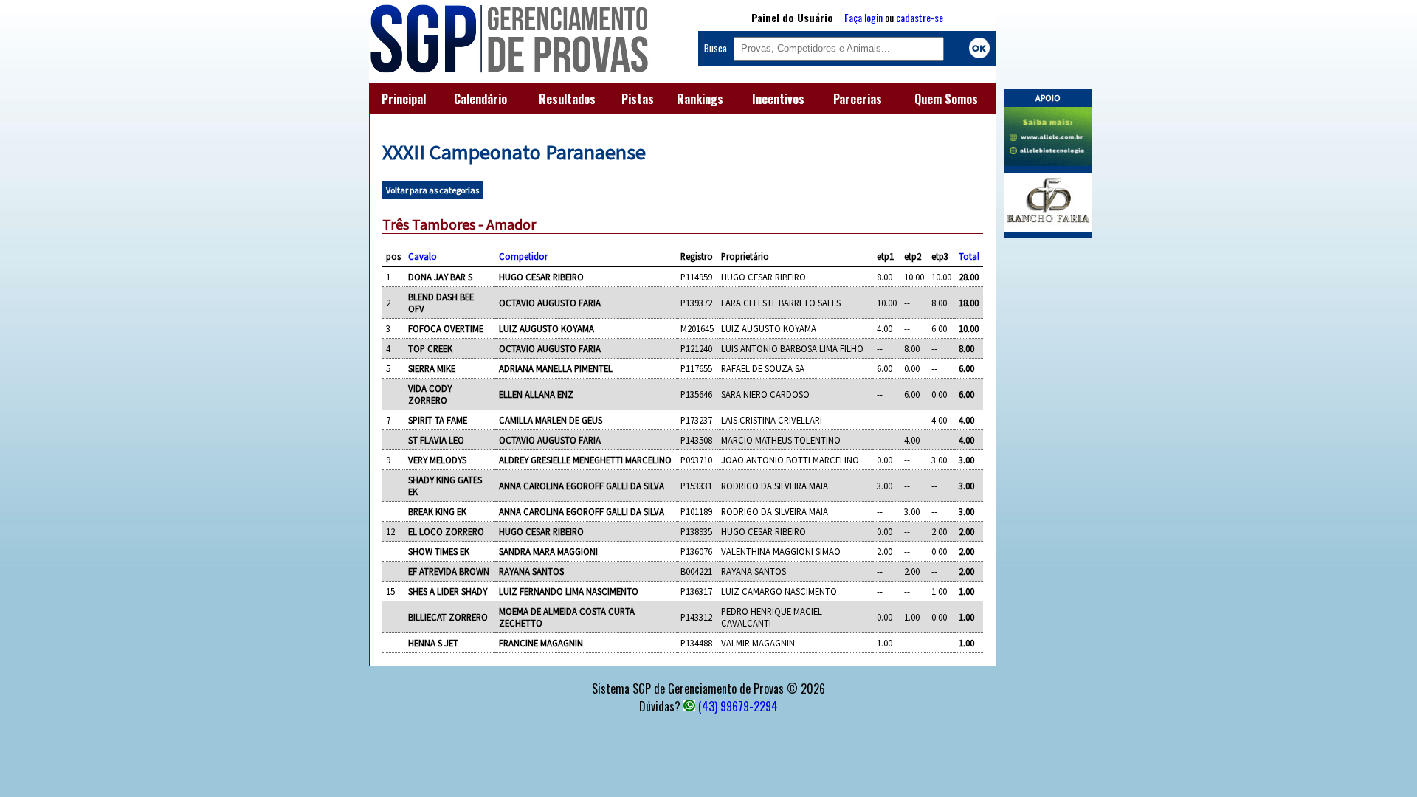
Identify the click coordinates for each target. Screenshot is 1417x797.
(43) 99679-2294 (738, 706)
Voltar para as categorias (432, 190)
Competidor (523, 256)
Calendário (480, 99)
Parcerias (857, 99)
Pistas (637, 99)
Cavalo (422, 256)
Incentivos (778, 99)
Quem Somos (946, 99)
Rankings (700, 99)
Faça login (863, 17)
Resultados (567, 99)
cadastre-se (919, 17)
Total (969, 256)
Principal (404, 99)
